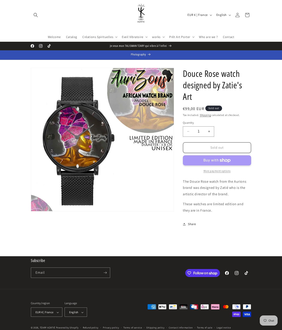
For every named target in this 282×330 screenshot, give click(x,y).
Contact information (181, 327)
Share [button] (192, 224)
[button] (36, 15)
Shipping (205, 115)
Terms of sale (204, 327)
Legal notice (224, 327)
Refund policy (90, 327)
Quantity (188, 123)
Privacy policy (111, 327)
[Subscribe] (105, 272)
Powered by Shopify (67, 327)
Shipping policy (155, 327)
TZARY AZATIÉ (47, 327)
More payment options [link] (217, 171)
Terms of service (132, 327)
